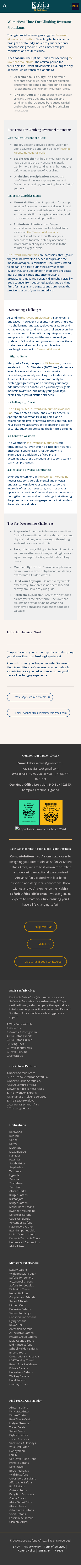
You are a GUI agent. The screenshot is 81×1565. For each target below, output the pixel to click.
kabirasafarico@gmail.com (41, 768)
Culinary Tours (18, 1384)
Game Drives (17, 1498)
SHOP (16, 1546)
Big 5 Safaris (17, 1486)
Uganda (14, 1175)
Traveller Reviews (20, 1048)
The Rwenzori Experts (23, 1092)
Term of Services (54, 1546)
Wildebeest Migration (22, 1273)
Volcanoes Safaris (20, 1222)
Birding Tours (17, 1352)
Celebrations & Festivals (24, 1356)
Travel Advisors (19, 1439)
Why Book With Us (20, 1024)
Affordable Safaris (21, 1482)
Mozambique (17, 1151)
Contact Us (16, 1056)
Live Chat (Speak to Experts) (44, 961)
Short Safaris (17, 1514)
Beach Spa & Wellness (23, 1364)
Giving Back (16, 1044)
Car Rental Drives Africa (24, 1104)
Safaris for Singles (21, 1313)
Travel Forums (18, 1052)
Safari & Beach (18, 1301)
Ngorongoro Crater (21, 1226)
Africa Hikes (16, 1246)
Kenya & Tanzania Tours (24, 1238)
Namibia (14, 1155)
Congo (13, 1140)
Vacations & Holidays (22, 1443)
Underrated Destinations (25, 1242)
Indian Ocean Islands (22, 1234)
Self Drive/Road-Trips (22, 1459)
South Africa (17, 1163)
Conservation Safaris (22, 1317)
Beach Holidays (19, 1470)
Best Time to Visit (20, 1419)
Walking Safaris (19, 1376)
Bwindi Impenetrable (22, 1230)
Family (13, 1455)
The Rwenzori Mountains (23, 255)
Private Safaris (18, 1368)
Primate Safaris (19, 1463)
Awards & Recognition (23, 1032)
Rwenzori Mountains (22, 1211)
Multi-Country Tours (21, 1340)
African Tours (17, 1506)
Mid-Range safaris (20, 1344)
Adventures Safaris (21, 1510)
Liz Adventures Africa (22, 1085)
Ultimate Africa (18, 1522)
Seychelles (16, 1167)
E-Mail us (43, 944)
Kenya (13, 1144)
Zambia (14, 1179)
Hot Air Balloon (18, 1293)
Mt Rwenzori (52, 363)
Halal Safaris (17, 1380)
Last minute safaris (21, 1518)
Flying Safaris (17, 1321)
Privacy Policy (32, 1546)
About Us (15, 1028)
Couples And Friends (22, 1297)
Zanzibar (15, 1187)
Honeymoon (17, 1451)
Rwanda (14, 1159)
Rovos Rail (15, 1325)
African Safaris (18, 1407)
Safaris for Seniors (21, 1277)
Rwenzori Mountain (49, 349)
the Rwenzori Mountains (42, 232)
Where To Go (17, 1415)
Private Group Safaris (23, 1337)
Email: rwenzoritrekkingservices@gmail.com (41, 713)
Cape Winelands (19, 1218)
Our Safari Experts (21, 1036)
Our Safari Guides (20, 1040)
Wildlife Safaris (18, 1474)
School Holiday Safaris (23, 1348)
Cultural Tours (18, 1490)
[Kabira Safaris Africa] (40, 6)
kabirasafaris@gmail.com (44, 763)
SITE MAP (44, 1550)
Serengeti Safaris (20, 1215)
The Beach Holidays (21, 1100)
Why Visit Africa (19, 1411)
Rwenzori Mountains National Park (43, 150)
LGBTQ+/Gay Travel (21, 1360)
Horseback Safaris (21, 1372)
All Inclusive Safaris (21, 1333)
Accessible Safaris (20, 1329)
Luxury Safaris (18, 1270)
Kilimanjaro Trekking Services (27, 1096)
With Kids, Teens (19, 1289)
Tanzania (15, 1171)
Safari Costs (17, 1431)
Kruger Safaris (18, 1195)
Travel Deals (17, 1427)
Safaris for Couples (21, 1285)
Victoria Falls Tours (21, 1281)
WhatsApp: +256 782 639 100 (32, 697)
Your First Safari (19, 1447)
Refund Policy (26, 1550)
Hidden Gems (18, 1305)
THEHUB (58, 1550)
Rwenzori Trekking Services (26, 1089)
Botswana (15, 1132)
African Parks (17, 1191)
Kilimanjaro (16, 1199)
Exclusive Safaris (20, 1309)
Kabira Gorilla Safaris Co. (25, 1081)
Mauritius (15, 1147)
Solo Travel (16, 1466)
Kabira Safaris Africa (22, 1073)
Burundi (14, 1136)
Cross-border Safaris (22, 1478)
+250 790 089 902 (41, 774)
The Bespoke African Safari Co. (28, 1077)
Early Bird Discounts (21, 1494)
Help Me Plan (44, 927)
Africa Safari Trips (20, 1502)
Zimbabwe (16, 1183)
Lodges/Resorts (19, 1423)
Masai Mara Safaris (21, 1207)
